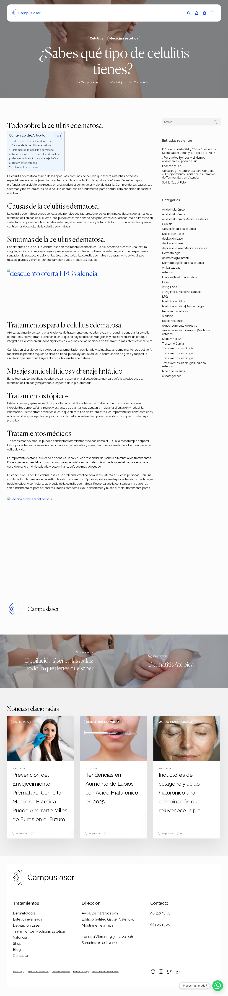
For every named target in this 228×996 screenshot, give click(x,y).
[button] (212, 13)
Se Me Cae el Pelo (174, 182)
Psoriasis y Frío (171, 166)
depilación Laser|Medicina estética (184, 248)
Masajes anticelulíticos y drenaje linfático (36, 158)
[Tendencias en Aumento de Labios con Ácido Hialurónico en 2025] (113, 777)
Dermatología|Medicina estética (183, 262)
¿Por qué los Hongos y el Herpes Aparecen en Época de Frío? (183, 159)
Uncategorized (172, 376)
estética (167, 272)
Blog (17, 949)
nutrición (167, 316)
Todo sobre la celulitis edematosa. (32, 141)
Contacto (20, 955)
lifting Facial (170, 287)
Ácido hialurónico (173, 209)
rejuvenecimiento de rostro (179, 325)
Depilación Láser (173, 233)
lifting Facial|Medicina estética (181, 291)
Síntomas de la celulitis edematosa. (33, 149)
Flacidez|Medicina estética (179, 277)
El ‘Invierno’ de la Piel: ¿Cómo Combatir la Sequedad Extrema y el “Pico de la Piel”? (189, 151)
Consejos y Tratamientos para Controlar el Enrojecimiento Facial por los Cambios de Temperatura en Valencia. (188, 174)
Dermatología (171, 253)
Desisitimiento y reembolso (105, 971)
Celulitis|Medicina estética (179, 228)
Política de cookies (61, 971)
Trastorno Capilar (173, 343)
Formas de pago (81, 971)
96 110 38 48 (160, 913)
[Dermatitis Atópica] (171, 661)
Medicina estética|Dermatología (183, 306)
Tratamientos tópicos (24, 162)
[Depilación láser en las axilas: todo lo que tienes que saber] (57, 661)
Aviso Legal (18, 971)
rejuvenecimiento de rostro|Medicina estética (186, 332)
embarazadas (171, 267)
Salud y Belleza (172, 338)
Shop (17, 943)
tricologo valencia (174, 371)
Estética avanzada (27, 919)
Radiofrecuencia (172, 321)
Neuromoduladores (175, 311)
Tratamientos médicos (24, 167)
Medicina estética (123, 38)
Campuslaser (89, 82)
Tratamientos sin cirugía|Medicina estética (184, 364)
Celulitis (96, 38)
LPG (165, 296)
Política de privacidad (38, 971)
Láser (165, 282)
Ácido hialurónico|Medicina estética (185, 219)
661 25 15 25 (160, 924)
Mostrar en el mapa (97, 925)
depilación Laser (173, 238)
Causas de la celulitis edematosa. (32, 145)
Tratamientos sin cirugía (177, 348)
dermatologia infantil (175, 258)
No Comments (139, 82)
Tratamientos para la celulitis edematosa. (36, 154)
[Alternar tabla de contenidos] (57, 136)
